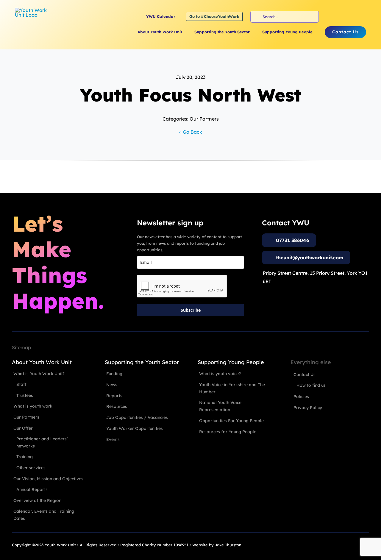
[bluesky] (362, 17)
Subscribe (191, 310)
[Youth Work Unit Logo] (33, 10)
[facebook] (330, 17)
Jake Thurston (228, 544)
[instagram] (340, 17)
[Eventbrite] (351, 17)
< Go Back (190, 132)
